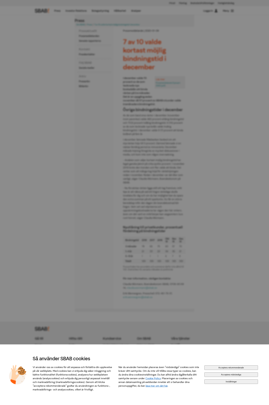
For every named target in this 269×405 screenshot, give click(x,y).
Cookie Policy (153, 378)
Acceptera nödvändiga (231, 374)
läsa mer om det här (157, 385)
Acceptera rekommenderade (231, 367)
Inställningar (231, 381)
